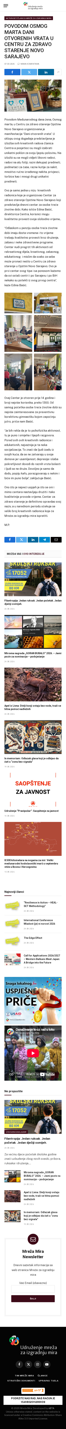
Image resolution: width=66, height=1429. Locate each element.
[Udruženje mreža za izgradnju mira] (33, 5)
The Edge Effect (33, 938)
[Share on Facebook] (12, 72)
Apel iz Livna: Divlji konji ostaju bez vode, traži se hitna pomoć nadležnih (41, 1196)
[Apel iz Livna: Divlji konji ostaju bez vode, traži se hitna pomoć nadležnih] (33, 684)
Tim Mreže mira (24, 1375)
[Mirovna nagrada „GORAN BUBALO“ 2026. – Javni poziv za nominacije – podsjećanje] (33, 632)
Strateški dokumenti (21, 1380)
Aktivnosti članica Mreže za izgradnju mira (29, 18)
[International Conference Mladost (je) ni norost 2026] (12, 924)
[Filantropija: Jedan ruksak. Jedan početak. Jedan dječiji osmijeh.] (33, 579)
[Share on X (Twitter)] (29, 72)
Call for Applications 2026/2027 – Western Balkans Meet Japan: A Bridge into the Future (42, 959)
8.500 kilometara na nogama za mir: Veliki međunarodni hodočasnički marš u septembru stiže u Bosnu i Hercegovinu (31, 863)
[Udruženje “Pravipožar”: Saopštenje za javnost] (33, 790)
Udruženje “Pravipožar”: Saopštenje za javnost (31, 810)
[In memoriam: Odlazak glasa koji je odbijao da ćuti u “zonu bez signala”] (33, 737)
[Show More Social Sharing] (58, 72)
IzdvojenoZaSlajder (16, 1132)
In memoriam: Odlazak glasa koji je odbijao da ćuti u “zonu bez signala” (41, 1216)
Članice (43, 1375)
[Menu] (6, 6)
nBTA (51, 1408)
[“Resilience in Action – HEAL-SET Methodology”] (12, 906)
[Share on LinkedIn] (46, 72)
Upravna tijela (49, 1380)
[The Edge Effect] (12, 942)
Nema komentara (30, 64)
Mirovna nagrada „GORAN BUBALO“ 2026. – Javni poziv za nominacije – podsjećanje (42, 1176)
